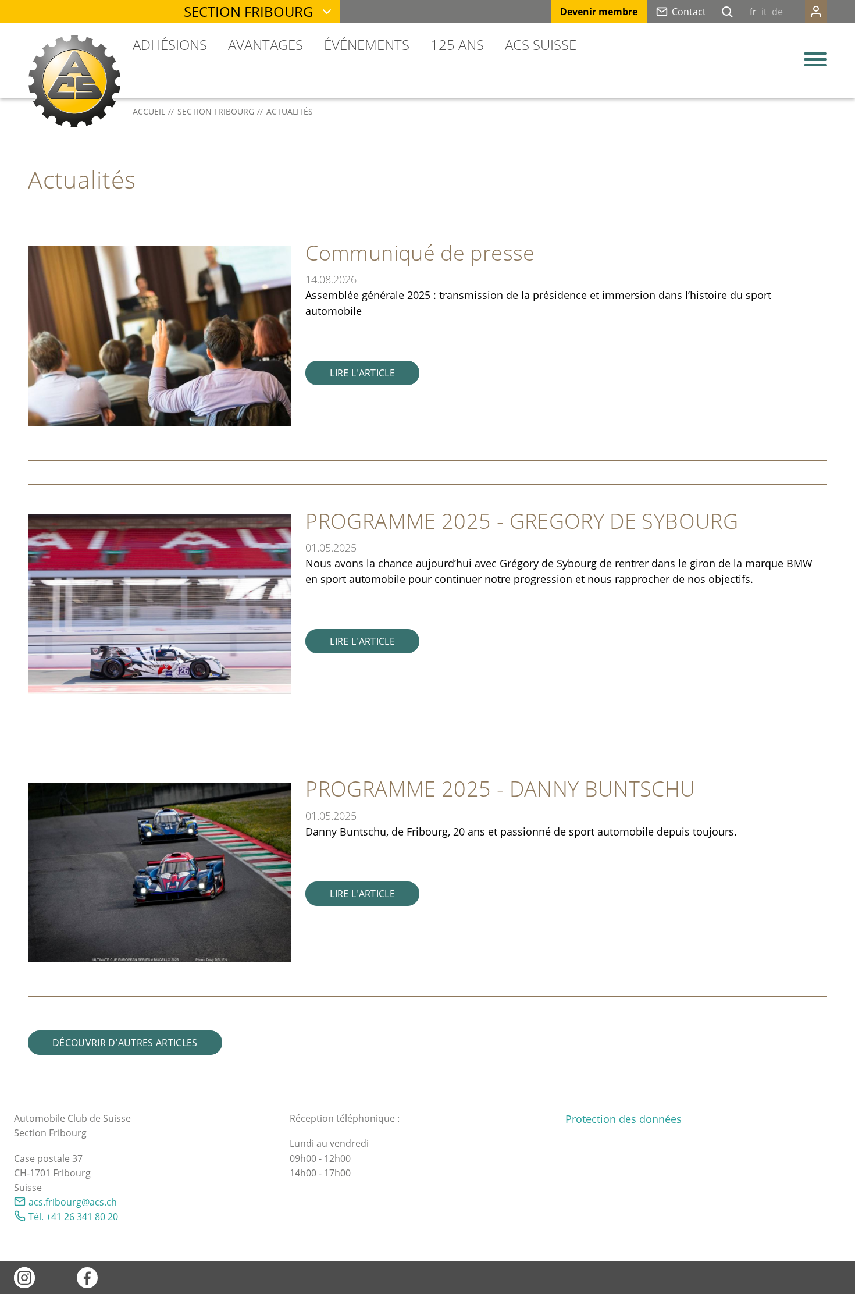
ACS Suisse (540, 44)
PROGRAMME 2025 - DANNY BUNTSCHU (500, 788)
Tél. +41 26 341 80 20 (73, 1216)
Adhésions (170, 44)
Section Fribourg (248, 11)
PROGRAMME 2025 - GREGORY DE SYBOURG (521, 521)
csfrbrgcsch (75, 1202)
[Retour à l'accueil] (74, 81)
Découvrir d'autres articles (125, 1042)
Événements (366, 44)
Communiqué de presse (420, 253)
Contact (689, 11)
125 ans (457, 44)
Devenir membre (598, 11)
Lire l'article (362, 373)
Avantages (265, 44)
